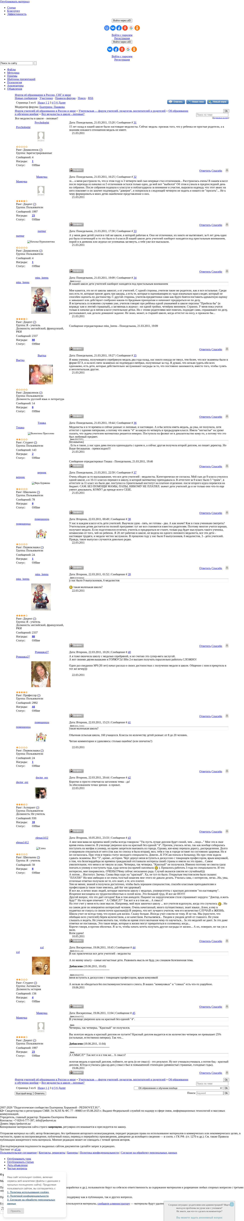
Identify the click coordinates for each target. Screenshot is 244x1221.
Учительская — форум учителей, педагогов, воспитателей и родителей (122, 110)
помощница (42, 519)
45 (133, 1013)
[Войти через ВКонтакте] (113, 28)
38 (129, 519)
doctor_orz (42, 777)
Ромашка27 (42, 652)
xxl (42, 947)
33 (135, 231)
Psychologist (42, 122)
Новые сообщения (26, 98)
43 (129, 837)
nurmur (42, 231)
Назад (41, 102)
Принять (16, 1211)
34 (135, 277)
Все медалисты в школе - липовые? (62, 114)
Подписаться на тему (220, 118)
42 (129, 777)
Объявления (14, 88)
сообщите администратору (114, 1203)
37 (135, 472)
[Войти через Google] (131, 28)
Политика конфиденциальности (99, 1152)
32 (135, 176)
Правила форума (65, 98)
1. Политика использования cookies (28, 1192)
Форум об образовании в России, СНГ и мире (43, 94)
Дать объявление (17, 1165)
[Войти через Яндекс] (125, 28)
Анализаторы (15, 85)
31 (135, 122)
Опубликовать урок (19, 1158)
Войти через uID (122, 20)
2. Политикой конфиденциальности (28, 1195)
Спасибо (216, 170)
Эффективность (16, 14)
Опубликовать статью (20, 1161)
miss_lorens (41, 277)
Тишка (42, 422)
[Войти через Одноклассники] (137, 28)
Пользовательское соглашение (18, 1152)
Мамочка (41, 176)
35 (135, 355)
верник (42, 472)
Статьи (11, 7)
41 (129, 722)
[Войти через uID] (106, 28)
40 (129, 652)
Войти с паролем (122, 35)
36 (135, 422)
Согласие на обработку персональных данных (149, 1152)
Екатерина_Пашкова (52, 106)
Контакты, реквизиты (52, 1152)
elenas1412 (42, 837)
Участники (46, 98)
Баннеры (72, 1152)
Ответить (205, 170)
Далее (62, 102)
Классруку (13, 10)
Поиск (82, 98)
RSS (90, 98)
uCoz (17, 1149)
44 (134, 947)
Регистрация (122, 38)
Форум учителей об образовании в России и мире (45, 110)
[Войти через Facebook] (119, 28)
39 (129, 574)
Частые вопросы (17, 1168)
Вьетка (42, 355)
